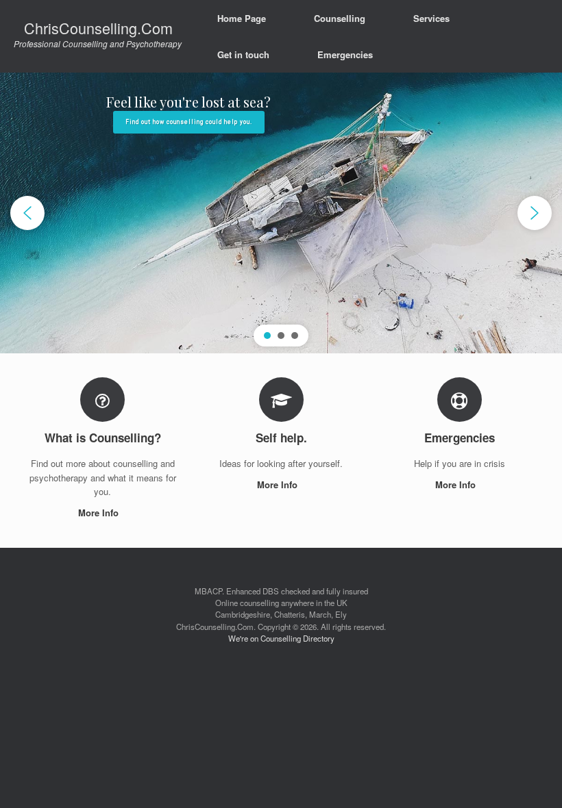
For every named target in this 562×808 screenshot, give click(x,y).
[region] (281, 213)
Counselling (339, 18)
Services (431, 18)
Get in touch (243, 54)
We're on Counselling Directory (281, 638)
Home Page (241, 18)
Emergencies (345, 54)
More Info (99, 512)
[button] (27, 213)
